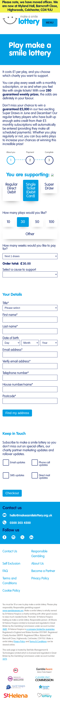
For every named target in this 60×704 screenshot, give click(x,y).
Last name (10, 326)
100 (51, 222)
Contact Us (10, 551)
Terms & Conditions (38, 642)
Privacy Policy (40, 578)
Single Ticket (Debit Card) (31, 190)
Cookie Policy (11, 590)
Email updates (17, 462)
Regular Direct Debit (11, 188)
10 (8, 222)
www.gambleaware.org (13, 611)
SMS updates (17, 475)
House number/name (18, 384)
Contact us (12, 508)
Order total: (12, 263)
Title (6, 303)
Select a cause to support (19, 269)
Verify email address (17, 361)
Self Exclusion (11, 563)
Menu (50, 22)
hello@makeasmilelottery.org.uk (31, 515)
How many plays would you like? (25, 213)
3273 (5, 659)
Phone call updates (44, 464)
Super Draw (49, 186)
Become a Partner (43, 571)
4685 (5, 629)
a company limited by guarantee (40, 629)
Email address (13, 350)
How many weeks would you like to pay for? (29, 247)
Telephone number (16, 373)
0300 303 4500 (20, 522)
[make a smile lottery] (21, 23)
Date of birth (11, 338)
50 (37, 222)
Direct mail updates (44, 476)
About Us (37, 563)
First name (10, 315)
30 (23, 222)
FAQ (5, 571)
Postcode (9, 396)
